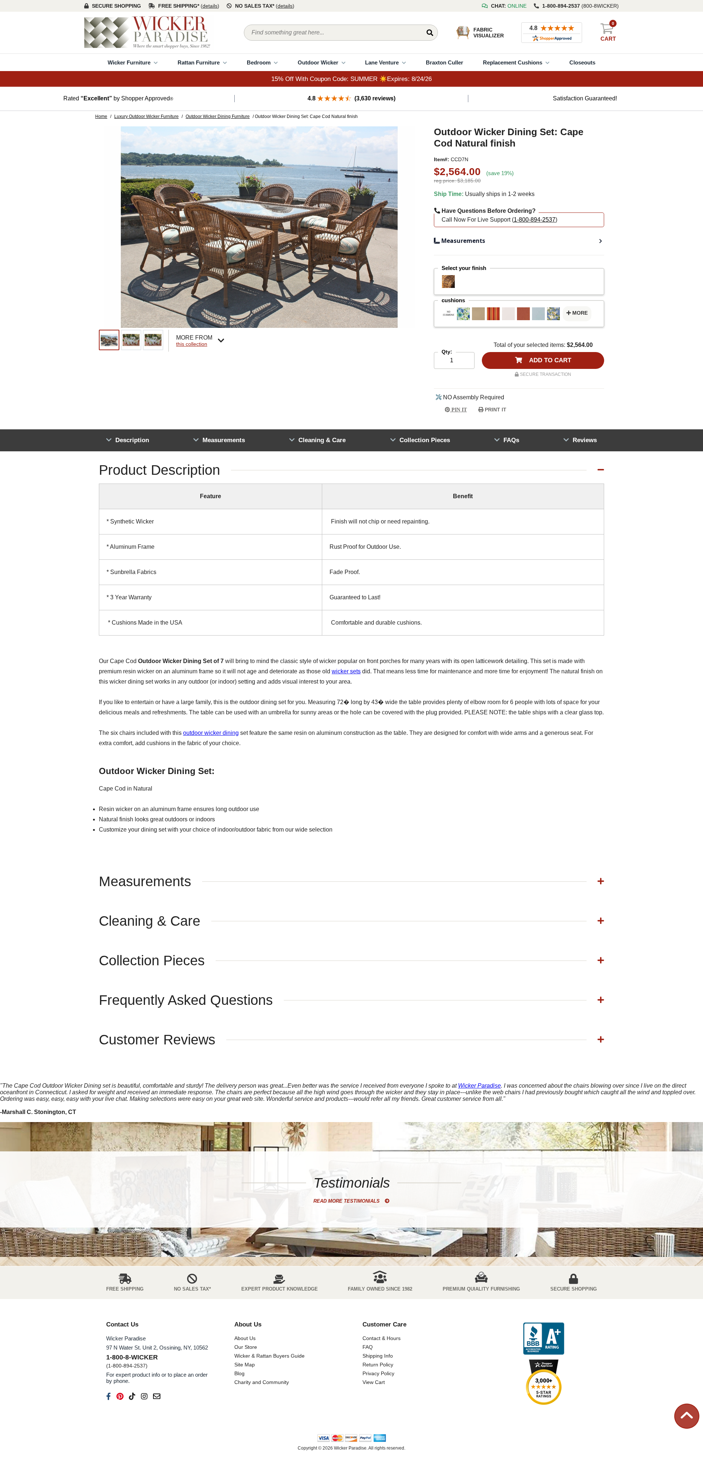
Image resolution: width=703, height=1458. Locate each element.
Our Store (245, 1347)
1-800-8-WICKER (132, 1357)
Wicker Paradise (479, 1086)
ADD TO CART (549, 360)
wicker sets (346, 671)
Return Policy (377, 1365)
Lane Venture (382, 62)
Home (101, 116)
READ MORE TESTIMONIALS (347, 1201)
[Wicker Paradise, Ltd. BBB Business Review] (544, 1339)
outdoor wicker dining (211, 733)
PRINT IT (494, 409)
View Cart (373, 1382)
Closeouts (582, 62)
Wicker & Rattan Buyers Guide (269, 1356)
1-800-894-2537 (534, 220)
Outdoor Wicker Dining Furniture (218, 116)
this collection (191, 344)
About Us (245, 1338)
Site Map (244, 1365)
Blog (239, 1373)
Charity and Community (261, 1382)
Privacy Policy (378, 1373)
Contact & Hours (381, 1338)
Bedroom (259, 62)
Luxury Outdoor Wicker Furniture (146, 116)
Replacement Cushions (512, 62)
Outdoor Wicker (318, 62)
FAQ (367, 1347)
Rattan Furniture (199, 62)
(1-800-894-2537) (127, 1366)
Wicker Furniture (129, 62)
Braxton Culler (444, 62)
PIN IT (458, 409)
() (210, 6)
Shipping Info (377, 1356)
